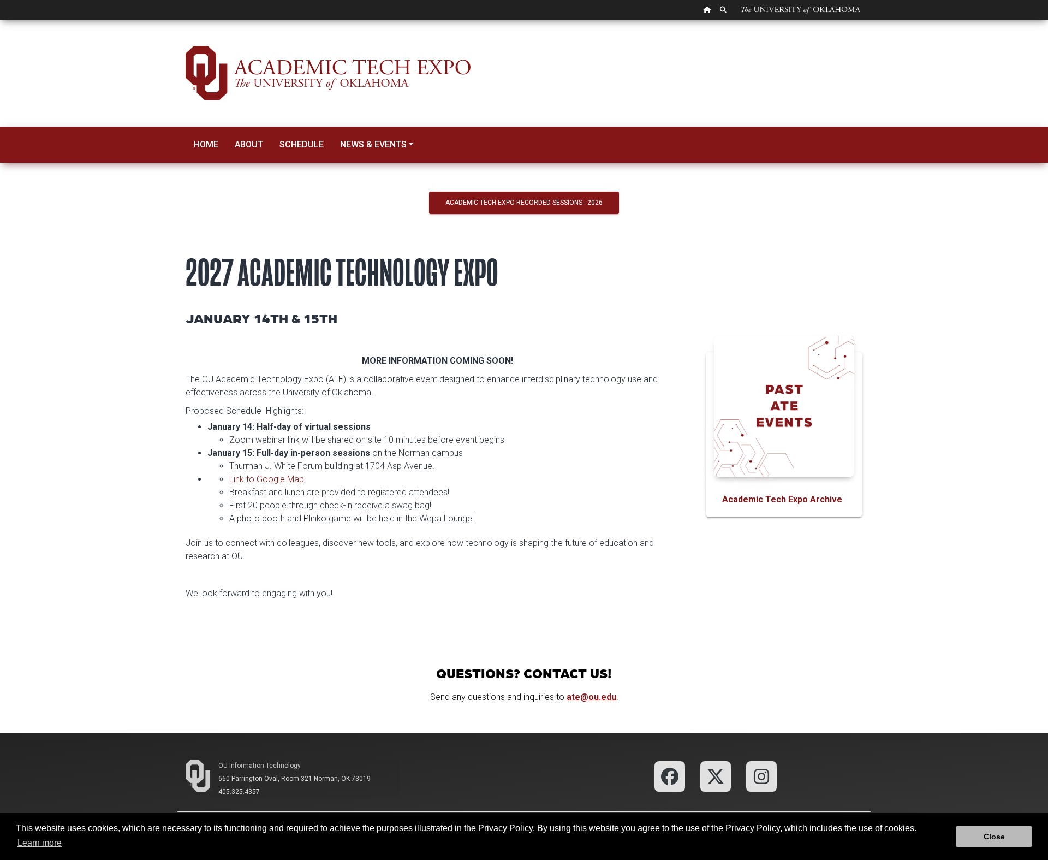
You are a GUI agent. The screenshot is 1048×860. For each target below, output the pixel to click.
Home (206, 144)
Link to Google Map (266, 479)
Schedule (301, 144)
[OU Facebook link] (670, 775)
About (249, 144)
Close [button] (994, 836)
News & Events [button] (373, 144)
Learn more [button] (39, 842)
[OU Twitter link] (715, 775)
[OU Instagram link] (761, 775)
